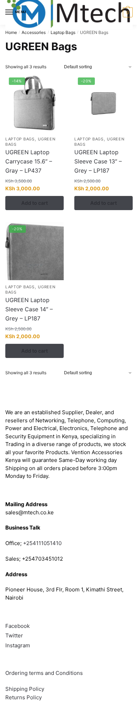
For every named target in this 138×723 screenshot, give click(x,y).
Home (11, 32)
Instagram (17, 645)
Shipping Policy (24, 689)
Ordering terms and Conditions (44, 673)
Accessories (34, 32)
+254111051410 (42, 543)
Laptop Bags (63, 32)
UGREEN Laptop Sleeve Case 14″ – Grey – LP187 (29, 309)
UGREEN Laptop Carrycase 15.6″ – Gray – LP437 (28, 161)
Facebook (17, 626)
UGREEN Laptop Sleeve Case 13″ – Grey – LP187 (98, 161)
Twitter (14, 635)
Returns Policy (23, 697)
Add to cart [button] (34, 203)
